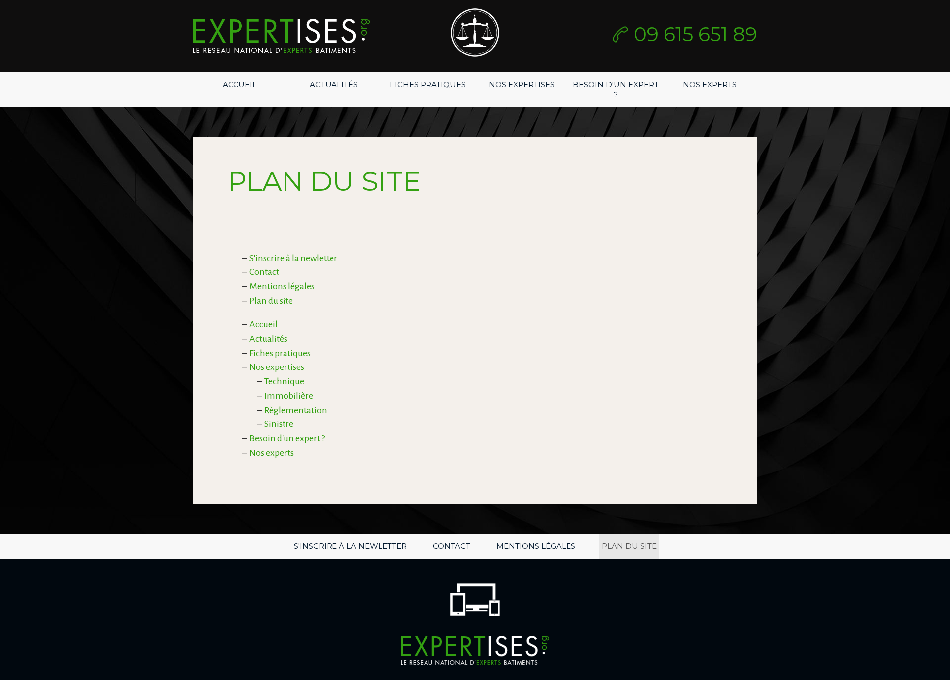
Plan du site (271, 301)
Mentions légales (282, 286)
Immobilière (288, 396)
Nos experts (710, 84)
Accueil (240, 84)
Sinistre (278, 424)
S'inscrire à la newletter (293, 258)
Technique (284, 381)
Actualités (334, 84)
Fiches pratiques (428, 84)
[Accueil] (281, 36)
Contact (264, 272)
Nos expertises (522, 84)
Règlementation (295, 410)
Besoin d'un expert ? (616, 89)
